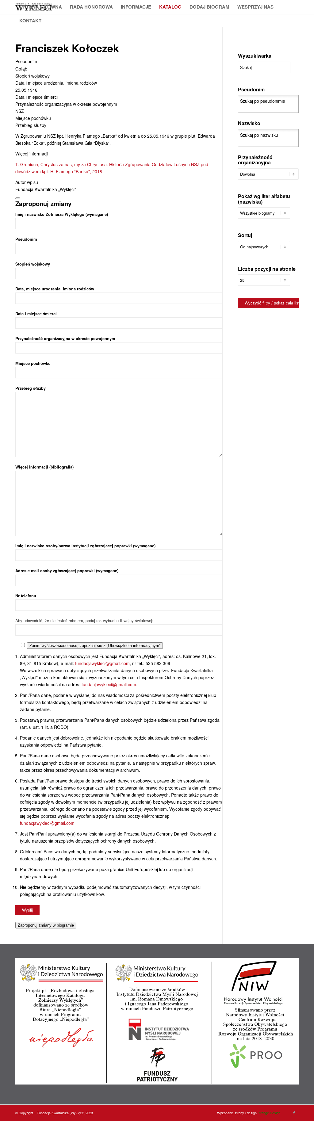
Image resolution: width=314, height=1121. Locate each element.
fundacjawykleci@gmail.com (102, 663)
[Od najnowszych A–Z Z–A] (264, 249)
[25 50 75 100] (264, 283)
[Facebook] (294, 1112)
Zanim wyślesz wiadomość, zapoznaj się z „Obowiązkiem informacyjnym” (94, 645)
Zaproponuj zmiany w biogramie (46, 925)
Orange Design (269, 1112)
